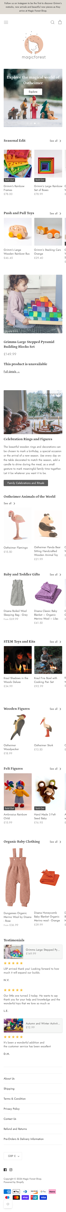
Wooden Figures (17, 709)
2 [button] (31, 123)
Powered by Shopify (14, 1182)
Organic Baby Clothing (22, 842)
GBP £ (12, 1156)
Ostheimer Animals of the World (29, 497)
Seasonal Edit (14, 141)
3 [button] (35, 123)
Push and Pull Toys (19, 213)
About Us (9, 1079)
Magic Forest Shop (32, 1179)
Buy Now (33, 97)
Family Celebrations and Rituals (26, 483)
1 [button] (27, 123)
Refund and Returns (15, 1129)
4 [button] (38, 123)
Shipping (9, 1089)
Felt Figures (13, 769)
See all (54, 141)
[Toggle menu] (6, 22)
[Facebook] (4, 1170)
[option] (33, 88)
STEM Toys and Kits (19, 642)
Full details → (12, 372)
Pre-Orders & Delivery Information (24, 1139)
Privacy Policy (12, 1109)
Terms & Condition (15, 1099)
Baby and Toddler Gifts (22, 574)
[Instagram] (9, 1170)
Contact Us (10, 1119)
